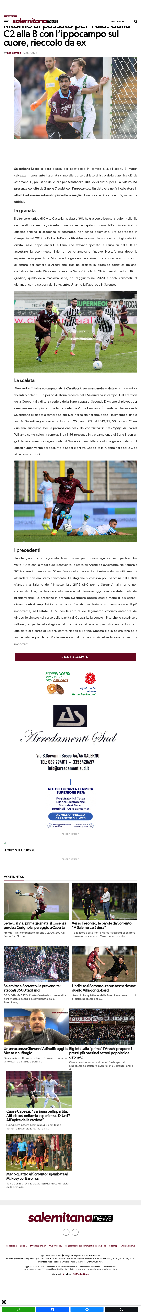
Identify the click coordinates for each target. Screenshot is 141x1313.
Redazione (11, 1246)
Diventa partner (38, 1246)
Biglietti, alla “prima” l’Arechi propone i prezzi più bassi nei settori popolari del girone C (100, 1053)
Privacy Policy (55, 1246)
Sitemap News (128, 1246)
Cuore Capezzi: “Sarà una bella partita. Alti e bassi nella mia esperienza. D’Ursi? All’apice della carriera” (38, 1116)
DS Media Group (81, 1274)
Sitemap (113, 1246)
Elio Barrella (14, 53)
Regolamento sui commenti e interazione (85, 1246)
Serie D (23, 1246)
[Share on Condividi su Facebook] (52, 1309)
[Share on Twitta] (121, 1309)
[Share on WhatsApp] (18, 1309)
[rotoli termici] (70, 829)
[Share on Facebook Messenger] (87, 1309)
